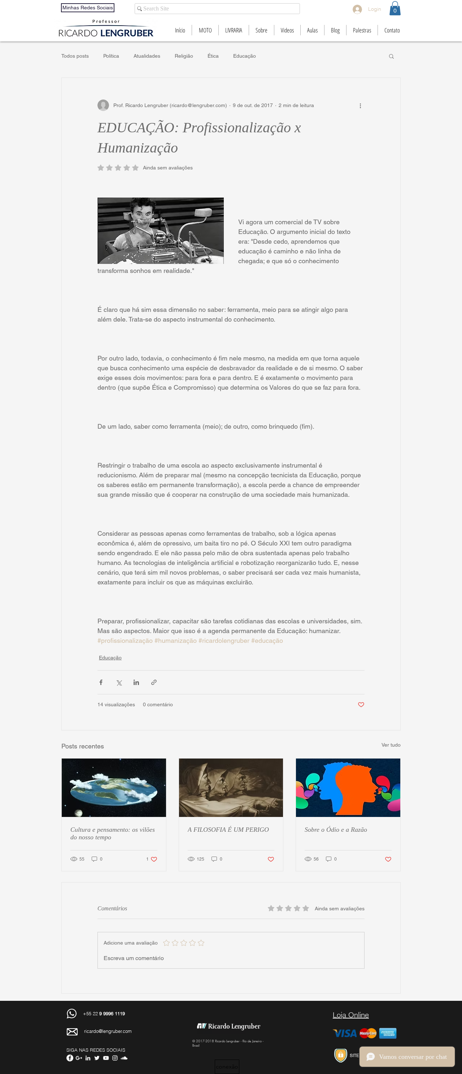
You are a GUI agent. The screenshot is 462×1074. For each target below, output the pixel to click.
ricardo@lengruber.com (108, 1031)
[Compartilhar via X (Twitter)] (118, 682)
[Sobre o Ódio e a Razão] (348, 788)
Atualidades (147, 56)
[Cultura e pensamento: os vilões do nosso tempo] (114, 788)
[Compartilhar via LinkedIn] (136, 682)
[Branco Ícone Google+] (78, 1058)
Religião (184, 56)
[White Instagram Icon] (115, 1058)
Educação (244, 56)
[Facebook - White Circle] (69, 1058)
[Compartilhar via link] (154, 682)
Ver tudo (391, 745)
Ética (213, 56)
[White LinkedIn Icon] (87, 1058)
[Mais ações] (360, 105)
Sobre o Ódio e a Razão (336, 829)
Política (111, 56)
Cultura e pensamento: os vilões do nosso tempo (112, 833)
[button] (395, 8)
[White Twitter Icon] (96, 1058)
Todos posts (75, 56)
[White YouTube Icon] (106, 1058)
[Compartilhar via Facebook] (100, 682)
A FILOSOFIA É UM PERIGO (228, 829)
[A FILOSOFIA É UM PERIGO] (231, 788)
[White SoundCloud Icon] (124, 1058)
